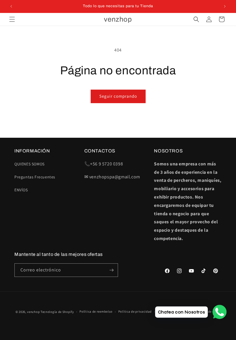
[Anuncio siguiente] (224, 6)
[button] (12, 19)
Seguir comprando (118, 96)
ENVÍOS (21, 189)
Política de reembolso (96, 311)
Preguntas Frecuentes (34, 177)
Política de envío (207, 311)
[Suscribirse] (111, 270)
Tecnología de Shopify (57, 312)
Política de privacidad (135, 311)
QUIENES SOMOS (29, 164)
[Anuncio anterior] (11, 6)
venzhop (33, 312)
